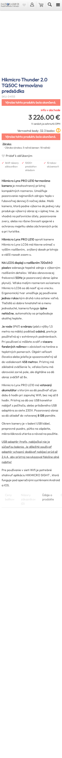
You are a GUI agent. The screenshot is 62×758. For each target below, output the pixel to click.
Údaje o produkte (48, 497)
